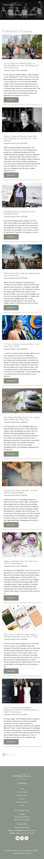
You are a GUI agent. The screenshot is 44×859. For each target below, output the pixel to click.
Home (22, 789)
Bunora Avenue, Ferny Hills (22, 833)
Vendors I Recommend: (22, 817)
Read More (11, 100)
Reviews (22, 799)
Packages (22, 814)
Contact (22, 805)
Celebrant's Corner (22, 802)
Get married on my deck (22, 820)
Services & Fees (22, 795)
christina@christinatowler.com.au (22, 830)
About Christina (22, 792)
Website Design (17, 853)
